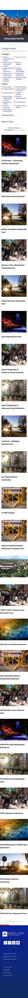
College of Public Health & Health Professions (7, 98)
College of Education (18, 63)
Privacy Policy (7, 975)
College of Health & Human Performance (8, 69)
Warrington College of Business (21, 78)
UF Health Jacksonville (6, 106)
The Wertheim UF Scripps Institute (7, 110)
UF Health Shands (20, 102)
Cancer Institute (7, 87)
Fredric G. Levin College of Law (20, 74)
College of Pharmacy (18, 93)
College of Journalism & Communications (20, 69)
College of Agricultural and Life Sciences (8, 58)
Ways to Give (7, 121)
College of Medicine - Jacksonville (21, 89)
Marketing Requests (9, 959)
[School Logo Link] (13, 934)
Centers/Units (7, 115)
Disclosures (7, 972)
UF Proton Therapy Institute (21, 106)
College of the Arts (21, 57)
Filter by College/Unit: (14, 128)
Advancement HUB (9, 954)
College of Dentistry (21, 87)
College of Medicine (8, 89)
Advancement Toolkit (10, 956)
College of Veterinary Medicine (21, 97)
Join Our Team (8, 967)
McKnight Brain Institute (7, 102)
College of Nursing (8, 92)
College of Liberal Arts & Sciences (7, 74)
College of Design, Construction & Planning (8, 64)
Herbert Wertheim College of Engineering (8, 79)
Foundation (7, 970)
